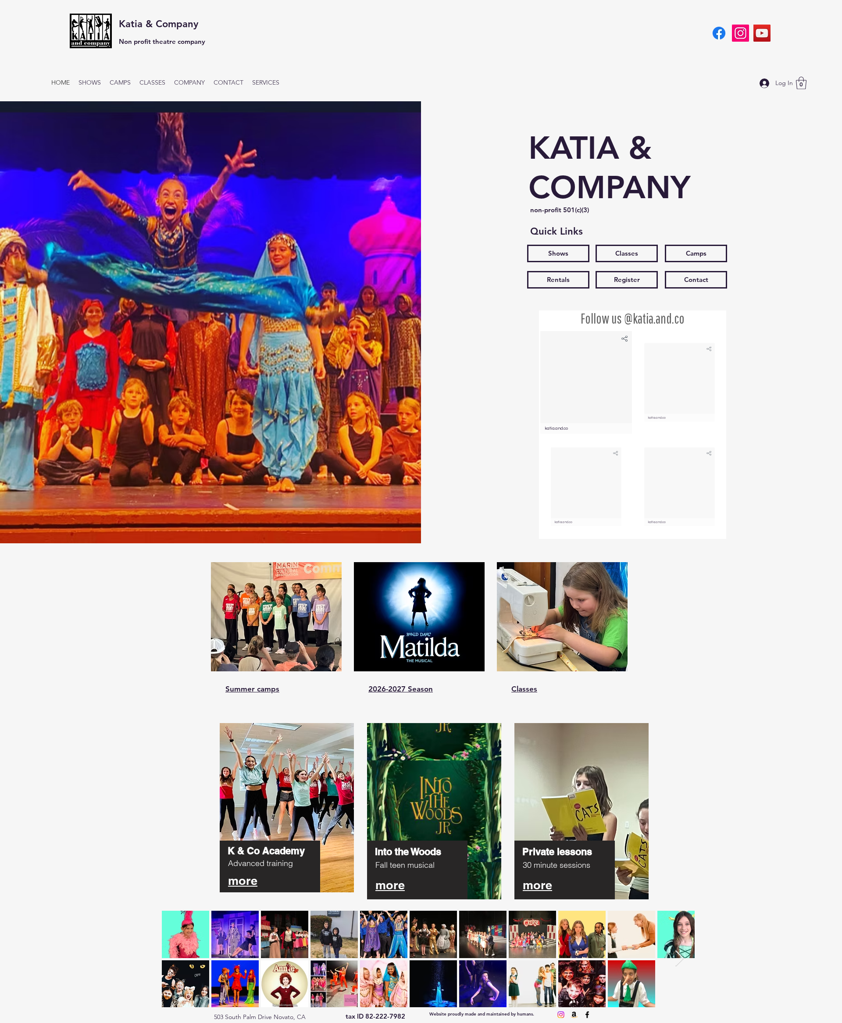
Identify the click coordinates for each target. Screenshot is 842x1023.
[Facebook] (719, 33)
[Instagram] (740, 33)
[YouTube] (762, 33)
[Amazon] (574, 1014)
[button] (801, 83)
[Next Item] (679, 958)
